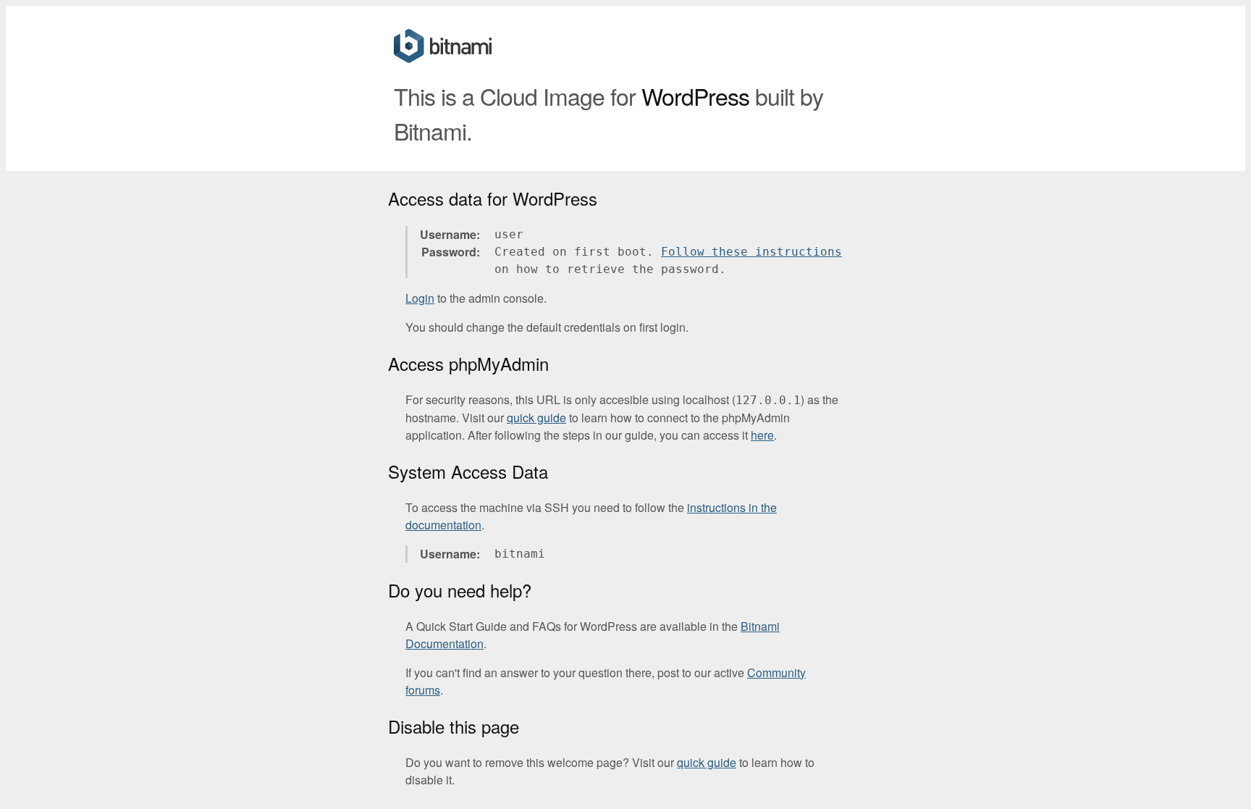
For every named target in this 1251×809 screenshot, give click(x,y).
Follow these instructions (751, 252)
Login (419, 298)
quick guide (536, 417)
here (762, 435)
